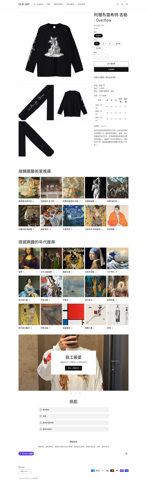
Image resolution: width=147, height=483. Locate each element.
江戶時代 (110, 272)
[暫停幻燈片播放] (80, 393)
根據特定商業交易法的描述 (63, 447)
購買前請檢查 (90, 447)
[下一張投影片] (75, 393)
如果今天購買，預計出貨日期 (105, 77)
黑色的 (98, 36)
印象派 (65, 300)
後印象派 (88, 300)
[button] (41, 4)
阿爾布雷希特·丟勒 (70, 201)
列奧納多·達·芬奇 (48, 201)
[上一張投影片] (66, 393)
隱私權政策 (49, 447)
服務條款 (41, 447)
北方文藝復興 (46, 272)
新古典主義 (23, 300)
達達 (109, 328)
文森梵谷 (66, 229)
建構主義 (88, 328)
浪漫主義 (44, 300)
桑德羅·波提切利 (25, 201)
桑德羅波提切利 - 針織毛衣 (73, 368)
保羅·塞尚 (45, 229)
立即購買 (111, 69)
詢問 (98, 447)
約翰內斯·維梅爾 (25, 229)
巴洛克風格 (89, 272)
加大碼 (118, 43)
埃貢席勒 (110, 229)
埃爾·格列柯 (112, 201)
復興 (20, 272)
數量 (95, 52)
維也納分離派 (24, 328)
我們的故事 (105, 447)
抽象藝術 (66, 328)
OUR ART (25, 478)
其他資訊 (105, 142)
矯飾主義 (66, 272)
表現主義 (44, 328)
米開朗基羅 (89, 201)
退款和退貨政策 (79, 447)
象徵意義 (110, 300)
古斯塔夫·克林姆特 (92, 229)
